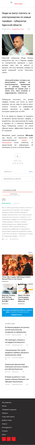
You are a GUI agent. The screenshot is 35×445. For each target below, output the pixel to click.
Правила (5, 413)
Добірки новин (7, 420)
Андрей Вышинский (18, 29)
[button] (31, 3)
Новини (4, 424)
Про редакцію (6, 402)
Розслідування (7, 427)
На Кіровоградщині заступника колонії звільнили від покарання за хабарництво (17, 329)
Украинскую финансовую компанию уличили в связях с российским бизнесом (17, 366)
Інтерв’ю (5, 431)
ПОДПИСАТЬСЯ (16, 315)
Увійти (30, 171)
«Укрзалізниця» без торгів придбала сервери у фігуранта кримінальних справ (17, 352)
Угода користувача (8, 417)
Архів (4, 434)
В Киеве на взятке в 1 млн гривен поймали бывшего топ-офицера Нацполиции (17, 379)
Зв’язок (4, 406)
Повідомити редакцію (9, 409)
